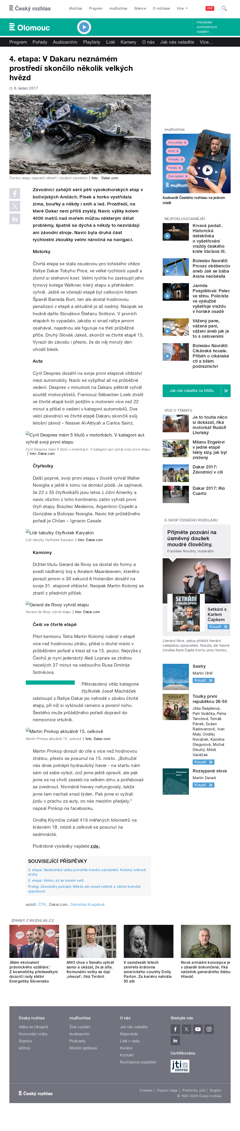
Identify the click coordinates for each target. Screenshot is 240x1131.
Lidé (110, 42)
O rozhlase (161, 8)
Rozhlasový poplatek (138, 1062)
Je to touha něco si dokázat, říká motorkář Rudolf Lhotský (210, 425)
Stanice (140, 8)
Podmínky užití (193, 1090)
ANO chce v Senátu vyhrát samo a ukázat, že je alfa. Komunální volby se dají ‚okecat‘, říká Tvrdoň (90, 969)
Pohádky (173, 159)
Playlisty (92, 42)
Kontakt (127, 1055)
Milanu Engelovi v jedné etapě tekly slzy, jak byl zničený (210, 450)
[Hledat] (224, 8)
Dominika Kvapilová (88, 904)
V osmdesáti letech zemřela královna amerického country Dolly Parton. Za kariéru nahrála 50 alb (148, 971)
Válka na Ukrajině (33, 1027)
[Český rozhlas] (30, 8)
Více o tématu (178, 410)
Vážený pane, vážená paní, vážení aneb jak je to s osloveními (211, 328)
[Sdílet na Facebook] (14, 193)
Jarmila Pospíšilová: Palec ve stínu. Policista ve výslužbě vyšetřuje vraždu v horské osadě (211, 298)
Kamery (203, 32)
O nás (148, 42)
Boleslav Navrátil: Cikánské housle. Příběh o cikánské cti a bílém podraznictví (211, 356)
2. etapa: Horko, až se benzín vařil (56, 880)
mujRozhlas (118, 8)
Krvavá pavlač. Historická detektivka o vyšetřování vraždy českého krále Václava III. (209, 238)
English (215, 1090)
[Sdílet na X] (14, 206)
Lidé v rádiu (130, 1041)
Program (95, 8)
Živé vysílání (176, 176)
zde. (95, 846)
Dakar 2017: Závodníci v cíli (208, 469)
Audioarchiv (207, 27)
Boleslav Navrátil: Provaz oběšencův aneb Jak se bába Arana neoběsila (211, 268)
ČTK (42, 904)
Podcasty (77, 1041)
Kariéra (126, 1048)
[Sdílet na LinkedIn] (14, 218)
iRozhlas (75, 8)
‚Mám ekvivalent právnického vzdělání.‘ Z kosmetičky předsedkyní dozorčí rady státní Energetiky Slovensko (33, 971)
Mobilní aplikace (83, 1048)
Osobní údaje (167, 1090)
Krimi (171, 151)
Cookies (146, 1090)
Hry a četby (175, 142)
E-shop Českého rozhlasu (191, 520)
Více (206, 42)
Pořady (40, 42)
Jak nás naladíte (177, 42)
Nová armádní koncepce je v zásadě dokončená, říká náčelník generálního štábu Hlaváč (205, 969)
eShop (24, 1048)
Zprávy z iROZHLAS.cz (32, 920)
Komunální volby (33, 1034)
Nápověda (129, 1034)
